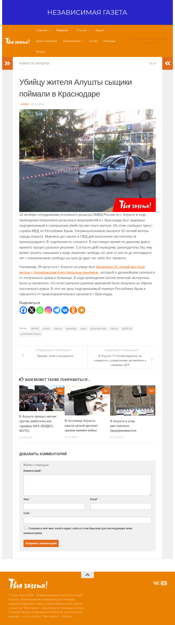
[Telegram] (56, 310)
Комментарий (32, 470)
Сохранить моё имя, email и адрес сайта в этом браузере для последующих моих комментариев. (77, 531)
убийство (127, 328)
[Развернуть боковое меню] (7, 63)
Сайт (26, 513)
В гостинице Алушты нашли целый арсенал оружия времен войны (81, 425)
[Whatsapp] (40, 310)
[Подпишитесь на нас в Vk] (156, 583)
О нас (93, 41)
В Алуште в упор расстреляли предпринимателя (123, 426)
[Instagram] (48, 310)
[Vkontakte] (65, 310)
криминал (71, 328)
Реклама (109, 41)
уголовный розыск (31, 334)
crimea (46, 328)
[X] (31, 310)
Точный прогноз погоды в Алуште (149, 38)
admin (24, 104)
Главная (41, 30)
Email (94, 499)
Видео (99, 30)
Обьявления (71, 41)
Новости (62, 30)
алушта (58, 328)
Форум (40, 51)
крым (83, 328)
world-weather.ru (149, 42)
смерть (114, 328)
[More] (81, 310)
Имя (27, 499)
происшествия (98, 328)
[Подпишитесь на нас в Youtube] (163, 583)
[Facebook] (23, 310)
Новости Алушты (34, 63)
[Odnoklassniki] (73, 310)
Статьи (81, 30)
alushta (35, 328)
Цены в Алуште (46, 41)
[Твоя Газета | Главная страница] (17, 40)
